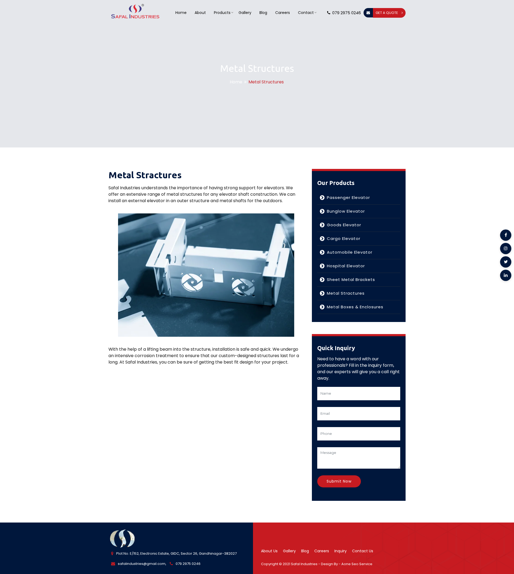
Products (222, 12)
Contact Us (362, 551)
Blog (263, 12)
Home (181, 12)
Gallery (245, 12)
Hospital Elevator (346, 266)
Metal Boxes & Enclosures (355, 307)
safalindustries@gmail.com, (142, 563)
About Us (269, 551)
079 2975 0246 (346, 13)
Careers (282, 12)
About (200, 12)
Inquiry (340, 551)
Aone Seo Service (356, 563)
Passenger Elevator (348, 197)
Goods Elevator (344, 225)
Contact (306, 12)
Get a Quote (387, 12)
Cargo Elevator (343, 238)
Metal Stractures (346, 293)
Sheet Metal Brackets (351, 279)
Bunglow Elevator (346, 211)
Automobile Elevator (349, 252)
